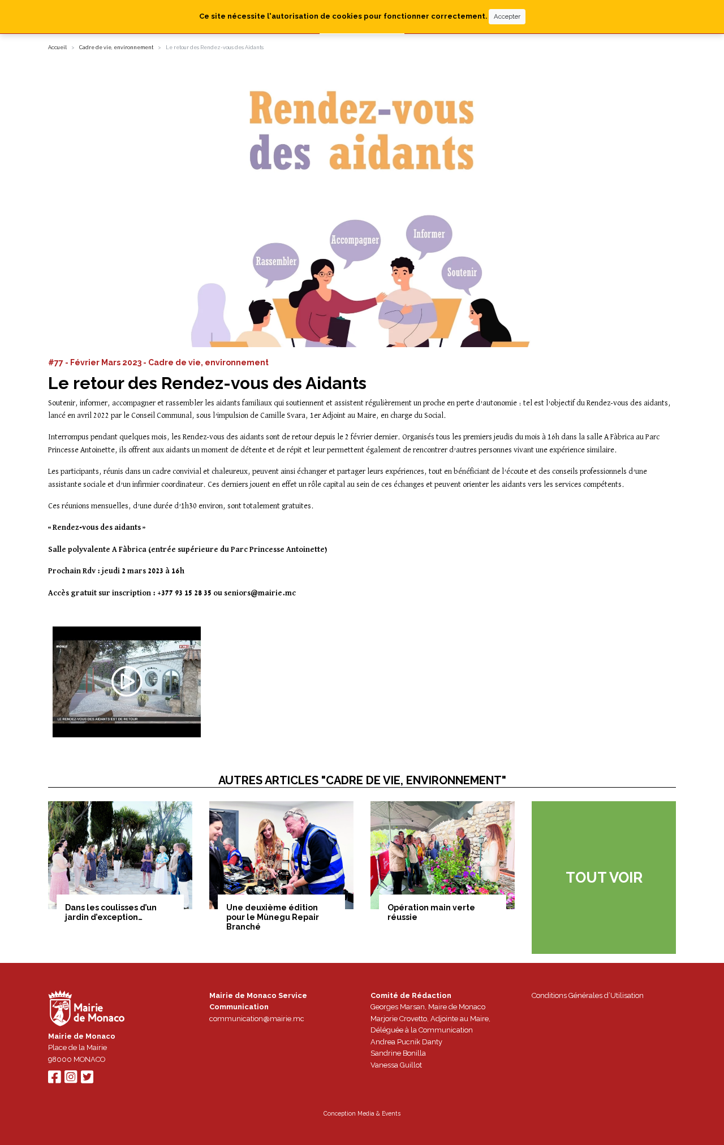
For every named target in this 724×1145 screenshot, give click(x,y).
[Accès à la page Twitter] (87, 1079)
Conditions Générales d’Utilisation (588, 995)
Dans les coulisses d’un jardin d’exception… (111, 912)
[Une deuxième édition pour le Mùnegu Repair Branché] (281, 855)
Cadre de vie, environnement (116, 47)
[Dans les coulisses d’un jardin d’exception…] (120, 855)
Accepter (507, 16)
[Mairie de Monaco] (86, 1009)
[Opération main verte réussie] (442, 855)
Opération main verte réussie (431, 912)
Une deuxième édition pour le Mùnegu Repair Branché (272, 917)
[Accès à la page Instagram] (70, 1079)
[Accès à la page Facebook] (54, 1079)
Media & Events (378, 1113)
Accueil (57, 47)
